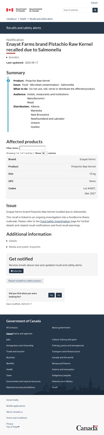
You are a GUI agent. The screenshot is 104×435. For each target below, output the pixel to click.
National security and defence (20, 387)
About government (61, 327)
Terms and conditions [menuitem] (16, 417)
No (58, 295)
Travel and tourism (15, 351)
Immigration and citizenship (19, 345)
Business (10, 357)
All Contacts (12, 327)
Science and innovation (63, 369)
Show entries (45, 153)
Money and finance (61, 363)
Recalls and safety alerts (41, 18)
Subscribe (17, 271)
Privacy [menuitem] (9, 423)
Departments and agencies (19, 333)
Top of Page (12, 426)
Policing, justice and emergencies (68, 345)
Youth (55, 387)
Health (23, 18)
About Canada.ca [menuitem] (14, 411)
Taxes (9, 375)
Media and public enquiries (24, 247)
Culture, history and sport (64, 339)
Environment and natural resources (23, 381)
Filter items (12, 148)
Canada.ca (11, 18)
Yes (51, 295)
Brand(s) (14, 57)
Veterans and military (62, 381)
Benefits (10, 363)
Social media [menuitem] (12, 400)
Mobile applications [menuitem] (15, 405)
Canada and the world (62, 357)
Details (13, 241)
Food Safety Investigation (55, 221)
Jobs (8, 339)
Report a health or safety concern (24, 280)
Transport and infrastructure (66, 351)
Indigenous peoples (61, 375)
